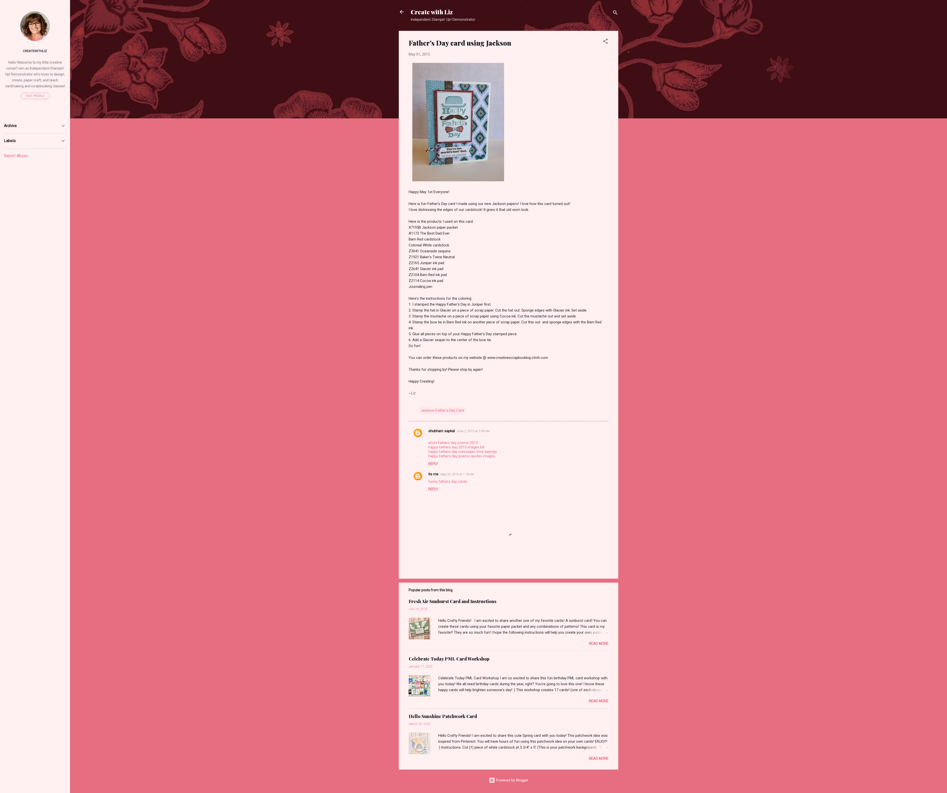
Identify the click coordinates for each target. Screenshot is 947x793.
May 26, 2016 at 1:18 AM (457, 474)
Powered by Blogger (511, 780)
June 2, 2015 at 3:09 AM (473, 431)
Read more (598, 643)
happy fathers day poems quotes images (461, 456)
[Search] (615, 13)
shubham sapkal (441, 431)
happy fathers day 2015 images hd (456, 447)
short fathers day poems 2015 (453, 443)
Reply (433, 464)
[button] (605, 42)
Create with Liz (432, 12)
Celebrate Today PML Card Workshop (449, 659)
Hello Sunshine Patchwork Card (443, 716)
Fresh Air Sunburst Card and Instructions (452, 601)
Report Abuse (16, 155)
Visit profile (35, 96)
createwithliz (35, 51)
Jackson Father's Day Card (442, 410)
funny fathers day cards (447, 481)
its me (433, 474)
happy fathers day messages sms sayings (462, 451)
